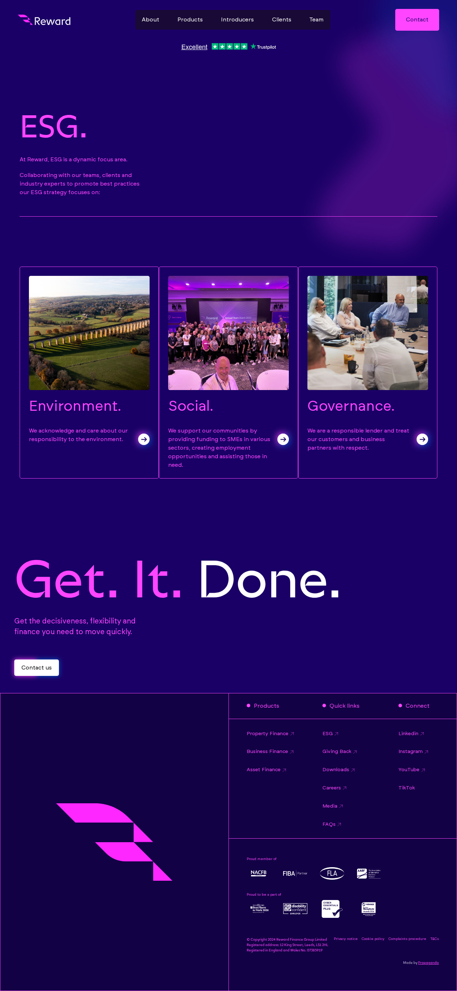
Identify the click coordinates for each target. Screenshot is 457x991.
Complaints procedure (407, 939)
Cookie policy (373, 939)
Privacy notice (346, 939)
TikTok (406, 787)
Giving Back (336, 751)
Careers (331, 787)
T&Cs (434, 939)
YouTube (409, 769)
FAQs (329, 824)
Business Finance (267, 751)
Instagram (410, 751)
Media (329, 806)
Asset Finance (264, 769)
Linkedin (408, 733)
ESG (327, 733)
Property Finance (267, 733)
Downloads (335, 769)
